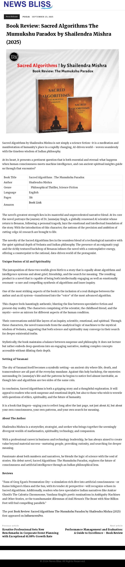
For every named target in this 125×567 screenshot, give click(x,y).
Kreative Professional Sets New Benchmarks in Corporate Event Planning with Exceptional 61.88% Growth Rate (30, 533)
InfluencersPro (33, 515)
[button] (121, 5)
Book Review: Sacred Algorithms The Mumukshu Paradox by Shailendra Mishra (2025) (67, 511)
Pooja (26, 17)
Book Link (35, 202)
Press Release (12, 17)
